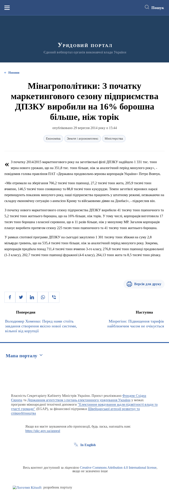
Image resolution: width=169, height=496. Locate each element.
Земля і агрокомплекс (82, 138)
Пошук (157, 7)
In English (88, 445)
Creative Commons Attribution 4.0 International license (118, 467)
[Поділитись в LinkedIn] (32, 297)
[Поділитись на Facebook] (10, 297)
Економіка (53, 138)
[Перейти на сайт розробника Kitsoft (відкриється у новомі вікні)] (27, 487)
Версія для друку (147, 284)
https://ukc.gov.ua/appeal (42, 431)
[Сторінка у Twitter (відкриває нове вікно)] (84, 455)
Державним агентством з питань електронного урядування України (78, 400)
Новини (13, 72)
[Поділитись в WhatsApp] (43, 297)
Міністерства (114, 138)
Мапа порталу (21, 355)
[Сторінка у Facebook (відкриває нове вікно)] (76, 455)
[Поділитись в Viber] (54, 297)
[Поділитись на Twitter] (21, 297)
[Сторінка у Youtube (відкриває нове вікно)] (92, 455)
